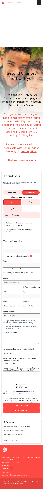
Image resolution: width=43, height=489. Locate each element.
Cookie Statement (12, 483)
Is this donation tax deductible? (13, 430)
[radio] (12, 192)
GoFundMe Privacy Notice (28, 402)
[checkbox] (21, 224)
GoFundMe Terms (12, 402)
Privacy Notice (30, 481)
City (23, 292)
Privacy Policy (25, 400)
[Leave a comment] (21, 339)
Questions (10, 422)
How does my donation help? (13, 434)
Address (6, 278)
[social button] (39, 2)
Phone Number (9, 311)
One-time (12, 192)
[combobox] (5, 316)
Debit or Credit (21, 405)
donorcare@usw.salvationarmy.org (14, 475)
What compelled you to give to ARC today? (19, 349)
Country (25, 301)
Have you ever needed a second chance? (17, 426)
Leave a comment (10, 332)
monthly (31, 192)
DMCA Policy (23, 483)
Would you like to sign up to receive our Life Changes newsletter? (19, 359)
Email (5, 261)
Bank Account (21, 410)
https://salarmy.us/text (12, 328)
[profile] (31, 3)
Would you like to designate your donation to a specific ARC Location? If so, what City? (21, 369)
